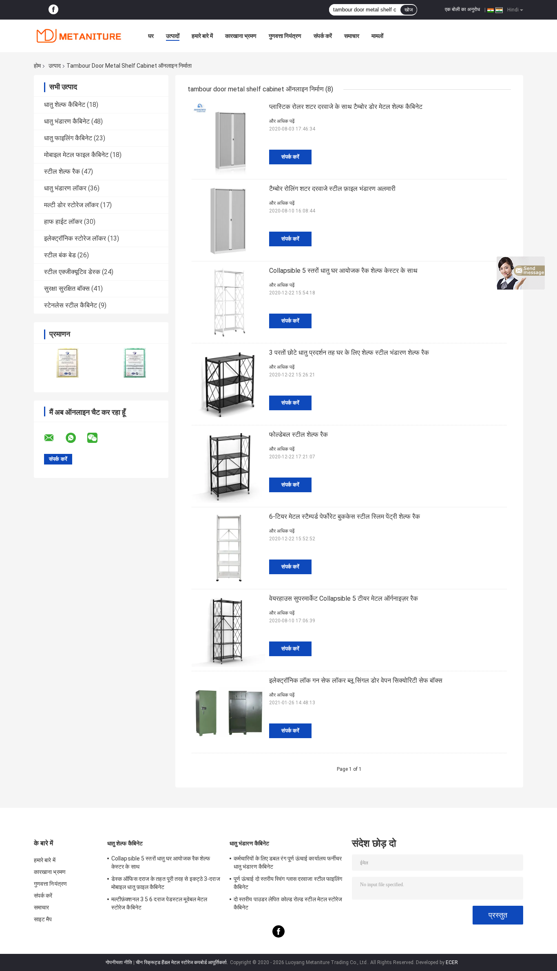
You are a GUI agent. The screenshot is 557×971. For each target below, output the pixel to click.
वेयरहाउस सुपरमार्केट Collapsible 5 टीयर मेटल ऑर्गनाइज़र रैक (343, 598)
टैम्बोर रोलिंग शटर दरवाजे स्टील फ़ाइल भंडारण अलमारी (332, 188)
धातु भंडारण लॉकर (65, 188)
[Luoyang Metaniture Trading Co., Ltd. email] (54, 438)
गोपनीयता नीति (119, 962)
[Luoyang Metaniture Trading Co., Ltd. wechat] (97, 438)
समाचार (351, 36)
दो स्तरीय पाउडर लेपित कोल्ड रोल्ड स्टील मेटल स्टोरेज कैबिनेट (288, 903)
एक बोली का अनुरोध (462, 9)
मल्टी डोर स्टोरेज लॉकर (71, 205)
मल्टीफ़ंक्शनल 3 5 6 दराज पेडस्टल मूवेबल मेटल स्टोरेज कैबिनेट (159, 903)
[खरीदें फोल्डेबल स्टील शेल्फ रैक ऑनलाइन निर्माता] (228, 466)
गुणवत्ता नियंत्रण (285, 36)
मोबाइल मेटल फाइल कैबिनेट (76, 155)
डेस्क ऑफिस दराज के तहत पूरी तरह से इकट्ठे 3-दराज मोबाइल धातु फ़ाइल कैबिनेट (165, 883)
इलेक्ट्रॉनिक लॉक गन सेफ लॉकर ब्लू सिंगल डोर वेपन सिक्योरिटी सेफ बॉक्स (355, 680)
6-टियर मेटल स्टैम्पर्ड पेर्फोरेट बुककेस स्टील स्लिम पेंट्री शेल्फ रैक (344, 516)
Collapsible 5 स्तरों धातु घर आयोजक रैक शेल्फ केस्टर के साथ (343, 270)
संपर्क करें (323, 36)
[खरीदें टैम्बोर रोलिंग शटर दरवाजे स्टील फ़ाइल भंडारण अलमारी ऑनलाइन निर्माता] (228, 220)
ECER (452, 962)
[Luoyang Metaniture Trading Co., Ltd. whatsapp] (76, 438)
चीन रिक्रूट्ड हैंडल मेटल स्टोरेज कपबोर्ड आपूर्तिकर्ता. (182, 962)
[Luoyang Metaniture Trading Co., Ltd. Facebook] (53, 9)
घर (151, 36)
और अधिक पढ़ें (281, 121)
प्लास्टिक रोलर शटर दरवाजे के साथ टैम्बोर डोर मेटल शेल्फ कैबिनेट (345, 107)
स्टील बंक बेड (60, 255)
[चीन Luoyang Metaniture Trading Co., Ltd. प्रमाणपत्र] (67, 363)
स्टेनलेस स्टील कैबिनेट (70, 305)
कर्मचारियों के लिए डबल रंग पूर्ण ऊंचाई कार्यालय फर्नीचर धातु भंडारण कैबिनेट (288, 862)
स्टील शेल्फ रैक (62, 171)
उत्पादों (172, 36)
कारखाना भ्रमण (240, 36)
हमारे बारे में (202, 36)
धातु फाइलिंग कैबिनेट (68, 138)
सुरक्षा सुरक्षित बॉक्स (67, 288)
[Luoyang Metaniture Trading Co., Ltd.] (79, 36)
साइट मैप (43, 919)
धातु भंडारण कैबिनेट (67, 121)
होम (37, 65)
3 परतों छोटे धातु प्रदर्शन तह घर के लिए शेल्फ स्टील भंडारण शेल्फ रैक (349, 352)
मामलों (377, 36)
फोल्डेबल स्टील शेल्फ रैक (298, 434)
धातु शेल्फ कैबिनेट (64, 104)
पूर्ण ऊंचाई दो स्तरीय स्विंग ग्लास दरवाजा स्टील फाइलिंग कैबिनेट (288, 883)
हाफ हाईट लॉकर (63, 222)
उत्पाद (55, 65)
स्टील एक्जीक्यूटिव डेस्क (72, 272)
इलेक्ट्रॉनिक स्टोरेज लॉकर (75, 238)
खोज (408, 10)
